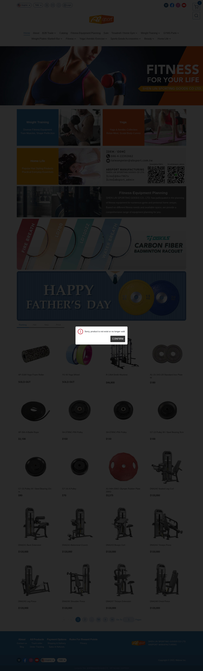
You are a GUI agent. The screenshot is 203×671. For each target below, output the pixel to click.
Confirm (117, 339)
